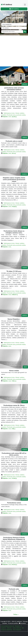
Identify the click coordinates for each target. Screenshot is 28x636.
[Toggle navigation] (25, 4)
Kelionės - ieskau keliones (14, 627)
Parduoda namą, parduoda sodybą (16, 115)
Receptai (17, 626)
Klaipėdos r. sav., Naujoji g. (9, 206)
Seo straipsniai (17, 629)
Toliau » (16, 614)
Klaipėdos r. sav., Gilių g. (8, 428)
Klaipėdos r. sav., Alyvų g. (9, 153)
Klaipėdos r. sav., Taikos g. (9, 380)
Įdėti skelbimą (15, 9)
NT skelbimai (7, 4)
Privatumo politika (13, 623)
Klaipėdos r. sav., (6, 246)
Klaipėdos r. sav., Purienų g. (9, 564)
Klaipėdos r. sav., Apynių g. (9, 116)
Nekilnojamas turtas (9, 113)
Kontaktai (23, 623)
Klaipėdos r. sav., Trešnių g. (9, 478)
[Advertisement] (14, 50)
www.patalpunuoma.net (7, 626)
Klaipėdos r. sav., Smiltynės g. (10, 294)
